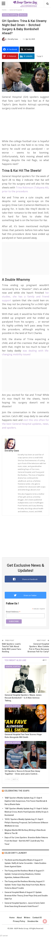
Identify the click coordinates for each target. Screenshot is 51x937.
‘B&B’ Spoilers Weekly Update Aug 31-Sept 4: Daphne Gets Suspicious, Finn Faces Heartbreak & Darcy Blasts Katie (26, 801)
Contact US (37, 917)
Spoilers (23, 15)
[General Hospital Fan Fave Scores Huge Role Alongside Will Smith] (25, 718)
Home (12, 917)
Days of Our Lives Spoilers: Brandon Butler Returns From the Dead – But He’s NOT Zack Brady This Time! (26, 840)
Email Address (13, 611)
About (19, 917)
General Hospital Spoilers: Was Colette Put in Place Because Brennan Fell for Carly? (38, 648)
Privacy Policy (19, 921)
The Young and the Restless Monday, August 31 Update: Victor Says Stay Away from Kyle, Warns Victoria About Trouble (25, 884)
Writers (27, 917)
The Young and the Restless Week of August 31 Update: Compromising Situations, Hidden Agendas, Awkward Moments (24, 874)
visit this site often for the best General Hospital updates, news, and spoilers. (25, 423)
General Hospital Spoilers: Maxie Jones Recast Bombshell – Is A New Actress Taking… (23, 698)
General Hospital (10, 15)
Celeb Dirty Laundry (15, 853)
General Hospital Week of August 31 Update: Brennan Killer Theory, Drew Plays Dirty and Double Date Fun (26, 895)
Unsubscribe (32, 921)
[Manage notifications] (45, 921)
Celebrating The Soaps (16, 790)
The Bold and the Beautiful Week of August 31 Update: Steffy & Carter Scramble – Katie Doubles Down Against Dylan (25, 863)
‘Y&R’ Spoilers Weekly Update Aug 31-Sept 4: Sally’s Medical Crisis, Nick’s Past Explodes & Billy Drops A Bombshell (26, 811)
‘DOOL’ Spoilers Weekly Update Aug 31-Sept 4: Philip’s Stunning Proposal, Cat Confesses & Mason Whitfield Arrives (26, 822)
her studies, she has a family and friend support (25, 296)
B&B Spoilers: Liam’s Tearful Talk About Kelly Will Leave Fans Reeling (11, 648)
